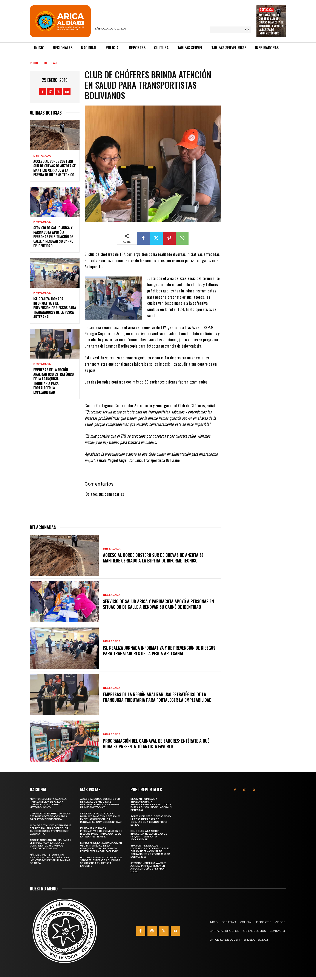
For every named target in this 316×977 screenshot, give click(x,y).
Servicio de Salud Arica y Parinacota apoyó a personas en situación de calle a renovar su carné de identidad (53, 236)
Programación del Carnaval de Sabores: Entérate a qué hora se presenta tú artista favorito (156, 744)
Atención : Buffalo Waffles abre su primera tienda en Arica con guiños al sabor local (148, 867)
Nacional (50, 63)
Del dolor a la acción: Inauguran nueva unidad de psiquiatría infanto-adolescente (148, 835)
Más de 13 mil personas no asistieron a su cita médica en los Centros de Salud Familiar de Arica (50, 859)
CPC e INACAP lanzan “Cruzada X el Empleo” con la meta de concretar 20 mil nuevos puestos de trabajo (50, 844)
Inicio (34, 63)
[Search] (247, 29)
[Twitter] (58, 91)
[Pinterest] (169, 238)
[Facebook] (42, 91)
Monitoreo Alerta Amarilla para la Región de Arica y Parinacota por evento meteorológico (48, 803)
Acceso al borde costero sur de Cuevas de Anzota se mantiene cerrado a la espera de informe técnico (271, 24)
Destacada (266, 9)
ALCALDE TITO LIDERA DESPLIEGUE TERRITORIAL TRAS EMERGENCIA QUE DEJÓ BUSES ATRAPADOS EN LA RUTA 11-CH (50, 829)
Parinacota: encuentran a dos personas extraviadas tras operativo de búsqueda (50, 816)
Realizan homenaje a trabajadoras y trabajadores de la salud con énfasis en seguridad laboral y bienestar (151, 805)
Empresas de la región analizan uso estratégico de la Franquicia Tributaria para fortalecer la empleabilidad (53, 381)
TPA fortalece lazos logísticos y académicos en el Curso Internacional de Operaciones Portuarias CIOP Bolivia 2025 (150, 851)
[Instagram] (50, 91)
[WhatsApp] (182, 238)
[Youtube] (67, 91)
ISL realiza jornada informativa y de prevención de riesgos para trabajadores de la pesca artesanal (54, 307)
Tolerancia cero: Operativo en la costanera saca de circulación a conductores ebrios (150, 820)
